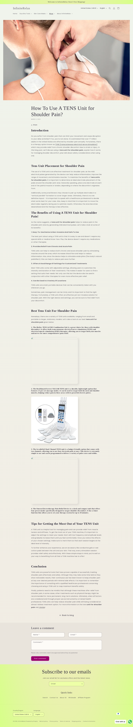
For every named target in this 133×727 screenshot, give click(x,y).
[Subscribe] (82, 684)
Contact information (89, 721)
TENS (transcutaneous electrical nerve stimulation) (76, 144)
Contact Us (54, 698)
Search (45, 698)
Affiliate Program (84, 698)
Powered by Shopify (32, 721)
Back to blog (68, 615)
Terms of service (65, 721)
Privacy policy (54, 721)
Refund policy (44, 721)
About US (63, 698)
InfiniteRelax (22, 721)
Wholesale (72, 698)
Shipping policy (76, 721)
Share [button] (35, 125)
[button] (25, 14)
